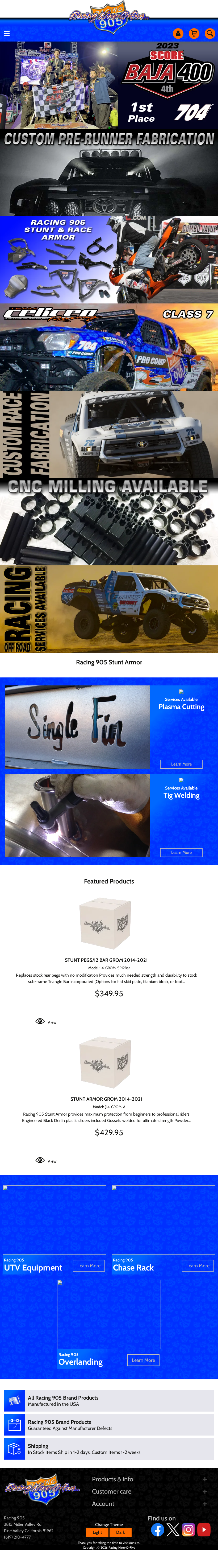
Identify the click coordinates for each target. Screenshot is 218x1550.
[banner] (109, 172)
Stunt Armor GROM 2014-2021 (106, 1099)
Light (97, 1532)
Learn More (181, 764)
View (52, 1022)
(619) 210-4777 (17, 1537)
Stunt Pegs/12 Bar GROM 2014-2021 (106, 960)
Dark (120, 1532)
